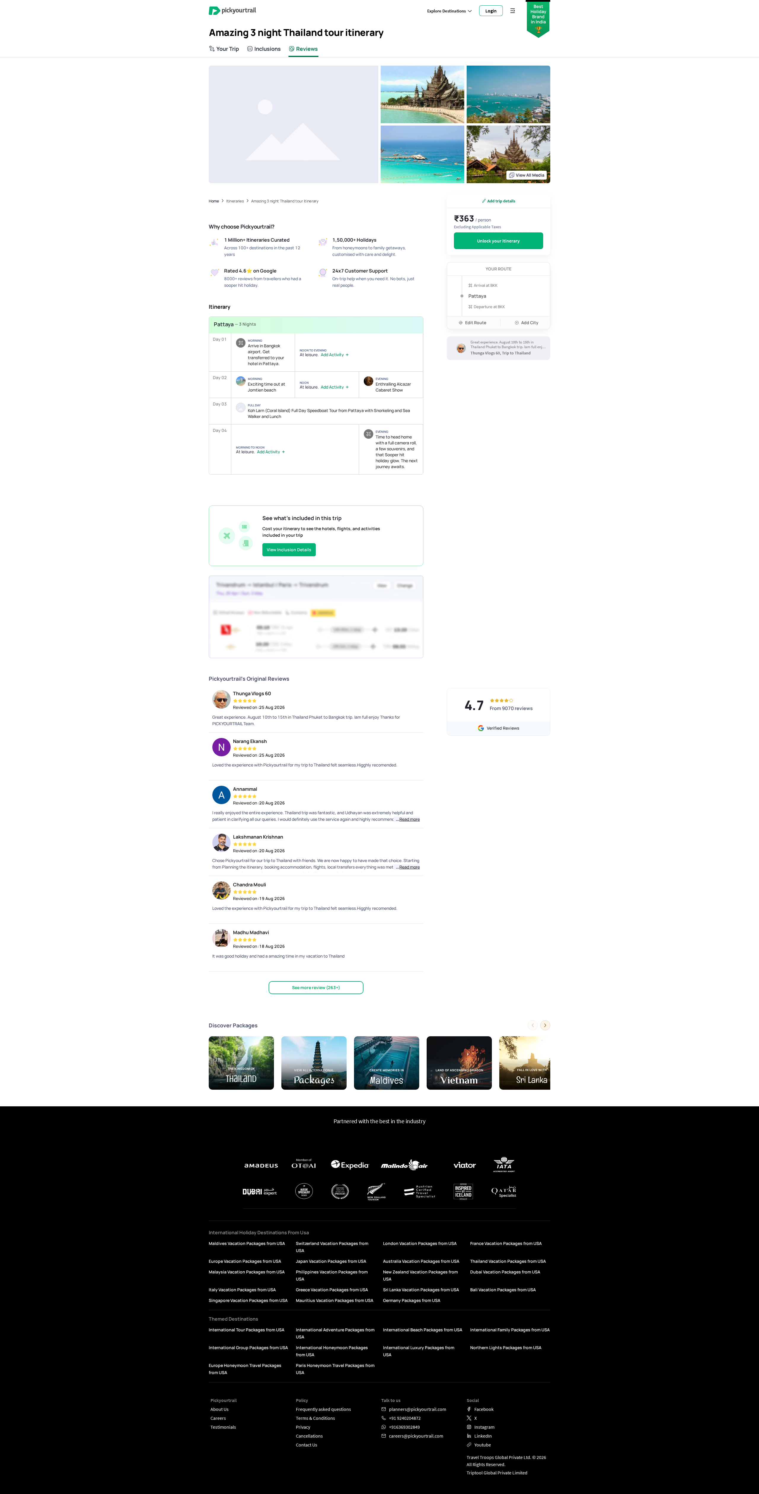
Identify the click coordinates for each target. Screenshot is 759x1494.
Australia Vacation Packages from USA (421, 1261)
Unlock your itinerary (498, 241)
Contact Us (306, 1445)
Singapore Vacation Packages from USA (248, 1300)
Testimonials (223, 1427)
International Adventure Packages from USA (335, 1333)
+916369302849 (404, 1427)
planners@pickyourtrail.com (417, 1409)
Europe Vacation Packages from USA (245, 1261)
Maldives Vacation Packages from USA (247, 1243)
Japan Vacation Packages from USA (331, 1261)
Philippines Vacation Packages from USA (332, 1275)
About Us (220, 1409)
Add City (529, 322)
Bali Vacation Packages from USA (503, 1289)
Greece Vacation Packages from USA (332, 1289)
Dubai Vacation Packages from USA (505, 1272)
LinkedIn (483, 1436)
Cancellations (309, 1436)
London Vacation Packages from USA (420, 1243)
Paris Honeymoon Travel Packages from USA (335, 1368)
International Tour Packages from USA (246, 1330)
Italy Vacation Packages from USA (242, 1289)
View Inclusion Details (289, 549)
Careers (218, 1418)
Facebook (484, 1409)
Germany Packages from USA (411, 1300)
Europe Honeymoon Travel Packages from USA (245, 1368)
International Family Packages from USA (510, 1330)
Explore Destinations (446, 11)
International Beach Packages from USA (422, 1330)
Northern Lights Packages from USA (505, 1347)
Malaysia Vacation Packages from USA (247, 1272)
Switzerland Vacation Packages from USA (332, 1246)
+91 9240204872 (405, 1418)
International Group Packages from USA (248, 1347)
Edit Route (475, 322)
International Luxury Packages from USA (418, 1351)
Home (214, 201)
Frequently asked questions (323, 1409)
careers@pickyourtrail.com (416, 1436)
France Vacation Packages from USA (506, 1243)
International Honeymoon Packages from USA (332, 1351)
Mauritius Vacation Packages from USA (334, 1300)
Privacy (303, 1427)
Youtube (482, 1445)
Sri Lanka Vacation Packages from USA (421, 1289)
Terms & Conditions (315, 1418)
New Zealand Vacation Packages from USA (420, 1275)
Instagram (484, 1427)
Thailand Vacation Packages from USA (508, 1261)
